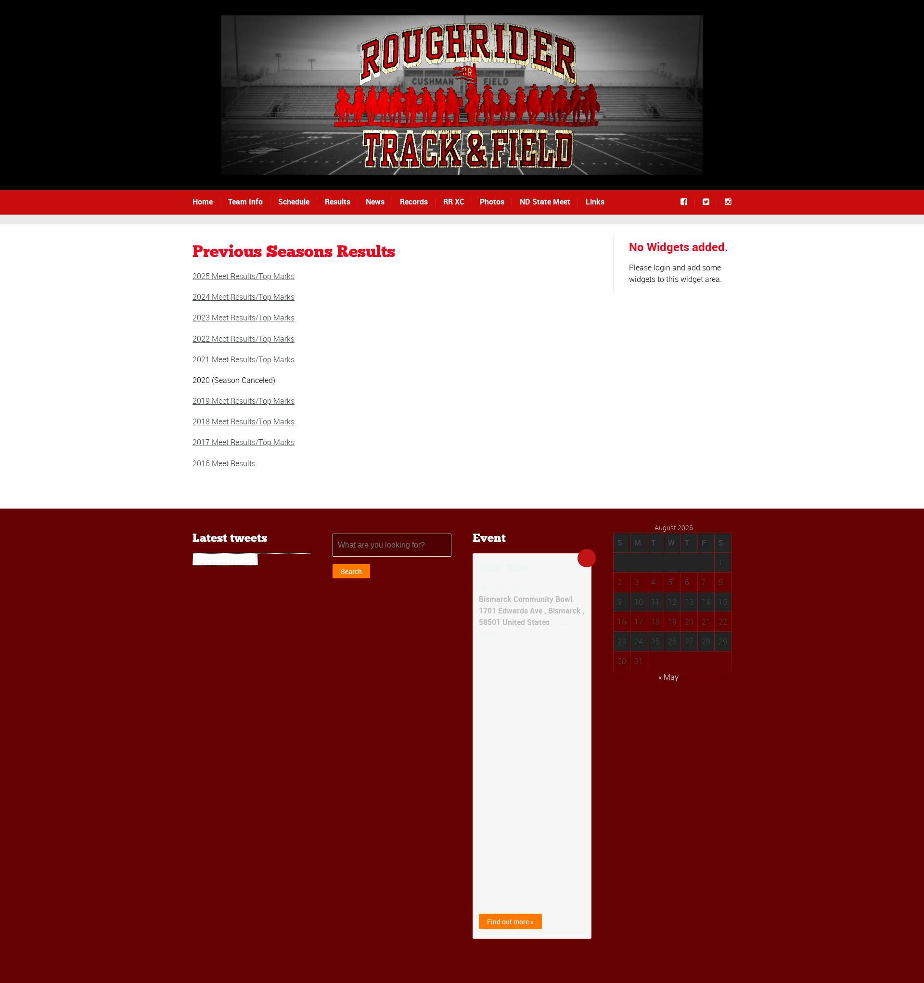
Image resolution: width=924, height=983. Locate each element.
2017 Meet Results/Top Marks (243, 442)
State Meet (504, 568)
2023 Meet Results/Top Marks (243, 317)
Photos (492, 201)
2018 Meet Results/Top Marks (243, 421)
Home (202, 201)
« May (668, 677)
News (375, 201)
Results (337, 201)
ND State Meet (545, 201)
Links (595, 201)
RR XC (453, 201)
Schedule (293, 201)
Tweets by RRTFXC (225, 559)
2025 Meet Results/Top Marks (243, 276)
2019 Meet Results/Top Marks (243, 401)
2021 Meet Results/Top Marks (243, 359)
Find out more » (510, 921)
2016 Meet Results (224, 463)
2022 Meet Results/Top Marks (243, 338)
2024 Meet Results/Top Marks (243, 297)
